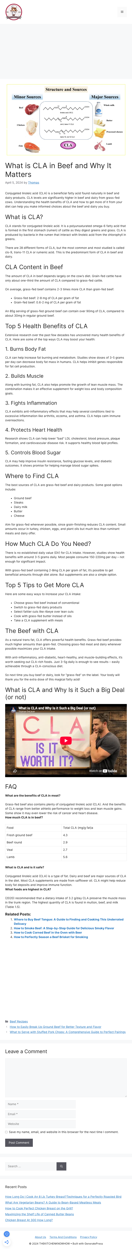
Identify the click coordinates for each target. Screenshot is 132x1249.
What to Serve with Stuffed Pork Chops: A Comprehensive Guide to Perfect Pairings (68, 1032)
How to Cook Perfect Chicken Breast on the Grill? (39, 1208)
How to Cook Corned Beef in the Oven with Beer (48, 932)
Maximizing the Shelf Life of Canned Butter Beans (39, 1214)
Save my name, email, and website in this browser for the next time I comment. (64, 1132)
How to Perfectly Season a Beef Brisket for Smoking (51, 937)
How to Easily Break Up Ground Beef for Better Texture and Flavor (55, 1027)
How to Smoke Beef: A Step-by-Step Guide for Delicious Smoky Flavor (64, 928)
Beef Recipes (19, 1021)
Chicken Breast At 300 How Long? (29, 1220)
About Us (40, 1237)
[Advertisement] (66, 50)
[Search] (61, 1166)
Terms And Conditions (63, 1237)
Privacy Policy (88, 1237)
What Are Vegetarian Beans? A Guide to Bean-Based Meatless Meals (53, 1202)
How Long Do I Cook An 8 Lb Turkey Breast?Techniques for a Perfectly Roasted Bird (63, 1196)
